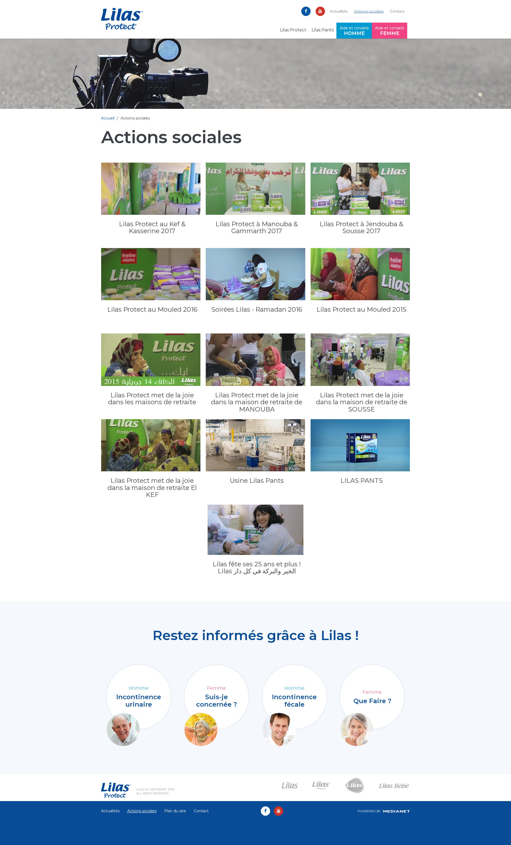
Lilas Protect (293, 29)
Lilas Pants (323, 29)
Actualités (339, 11)
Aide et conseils (354, 31)
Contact (397, 11)
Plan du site (175, 811)
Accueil (107, 118)
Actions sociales (369, 11)
